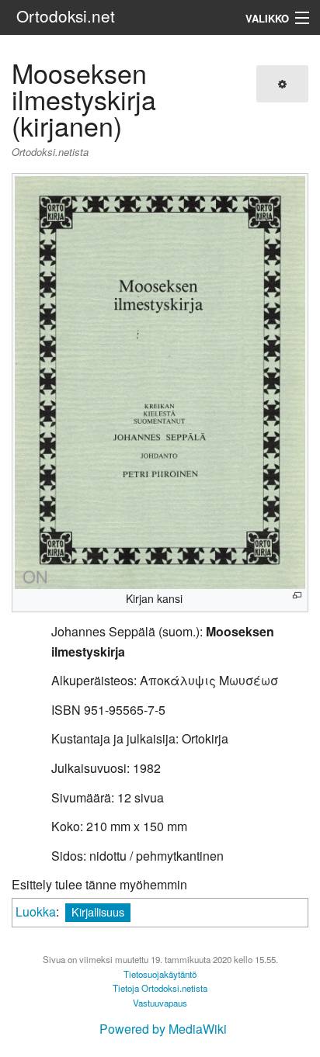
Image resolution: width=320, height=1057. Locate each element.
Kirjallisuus (97, 911)
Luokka (36, 911)
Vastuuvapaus (160, 1002)
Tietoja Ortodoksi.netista (160, 988)
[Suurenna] (297, 595)
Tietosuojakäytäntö (160, 974)
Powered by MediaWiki (163, 1029)
